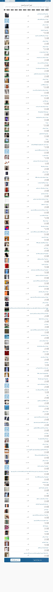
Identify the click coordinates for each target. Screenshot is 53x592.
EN (0, 0)
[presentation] (4, 9)
